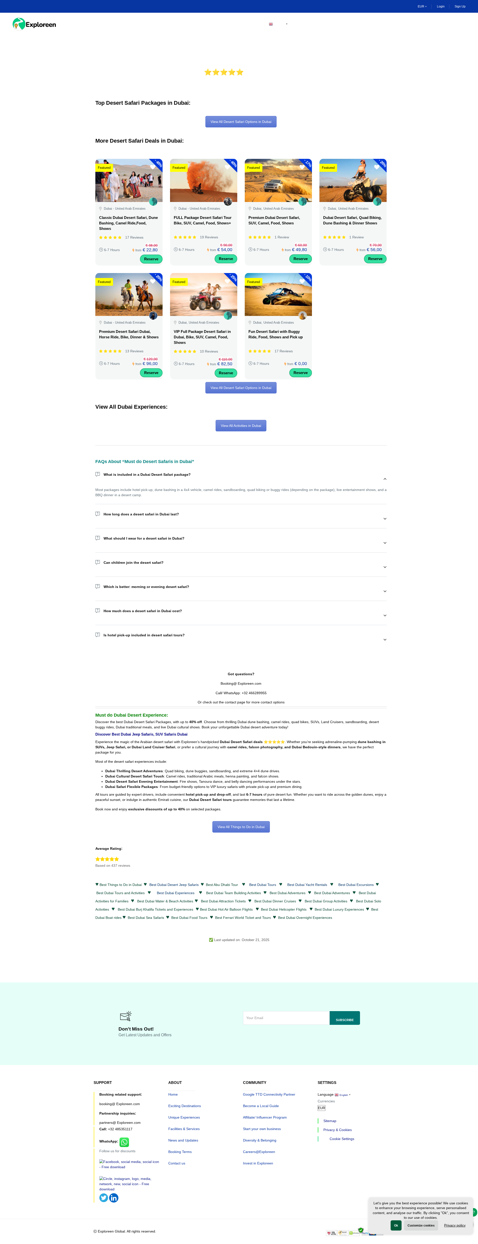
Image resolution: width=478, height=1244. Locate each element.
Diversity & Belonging (259, 1140)
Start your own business (262, 1129)
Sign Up (460, 6)
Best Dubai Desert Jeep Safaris (174, 885)
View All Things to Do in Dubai (241, 827)
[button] (462, 24)
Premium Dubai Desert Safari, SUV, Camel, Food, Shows (274, 220)
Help (208, 24)
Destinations (107, 24)
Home (76, 24)
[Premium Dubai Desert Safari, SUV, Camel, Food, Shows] (278, 180)
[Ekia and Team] (153, 201)
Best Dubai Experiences (175, 893)
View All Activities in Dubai (241, 426)
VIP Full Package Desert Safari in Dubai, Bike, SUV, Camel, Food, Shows (202, 337)
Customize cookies (421, 1225)
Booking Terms (180, 1152)
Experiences (146, 24)
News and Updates (183, 1140)
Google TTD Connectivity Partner (269, 1094)
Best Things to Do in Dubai (121, 885)
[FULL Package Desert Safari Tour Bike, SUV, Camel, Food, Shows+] (203, 180)
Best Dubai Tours (262, 885)
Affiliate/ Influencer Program (265, 1117)
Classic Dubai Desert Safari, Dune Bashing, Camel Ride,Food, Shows (128, 223)
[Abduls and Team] (302, 315)
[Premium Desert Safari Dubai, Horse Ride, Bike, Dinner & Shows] (129, 294)
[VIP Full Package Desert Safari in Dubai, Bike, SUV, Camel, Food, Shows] (203, 294)
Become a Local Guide (261, 1106)
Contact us (176, 1163)
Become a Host (241, 24)
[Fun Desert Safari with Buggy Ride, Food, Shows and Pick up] (278, 294)
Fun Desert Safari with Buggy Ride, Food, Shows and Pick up (275, 334)
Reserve (151, 259)
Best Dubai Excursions (356, 885)
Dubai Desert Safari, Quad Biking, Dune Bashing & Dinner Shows (352, 220)
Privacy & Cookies (337, 1130)
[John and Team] (228, 201)
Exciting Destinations (184, 1106)
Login (441, 6)
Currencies (326, 1101)
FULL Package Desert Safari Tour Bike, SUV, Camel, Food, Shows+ (203, 220)
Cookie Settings (342, 1139)
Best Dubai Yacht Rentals (307, 885)
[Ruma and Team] (153, 315)
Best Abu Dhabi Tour (222, 885)
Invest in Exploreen (258, 1163)
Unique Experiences (184, 1117)
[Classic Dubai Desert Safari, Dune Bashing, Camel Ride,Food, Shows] (129, 180)
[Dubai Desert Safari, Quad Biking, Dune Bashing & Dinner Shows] (353, 180)
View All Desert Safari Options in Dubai (241, 122)
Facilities (181, 24)
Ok (396, 1225)
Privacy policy (455, 1225)
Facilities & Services (184, 1129)
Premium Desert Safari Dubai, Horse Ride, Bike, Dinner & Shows (129, 334)
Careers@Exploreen (259, 1152)
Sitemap (329, 1121)
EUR (421, 6)
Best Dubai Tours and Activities (120, 893)
